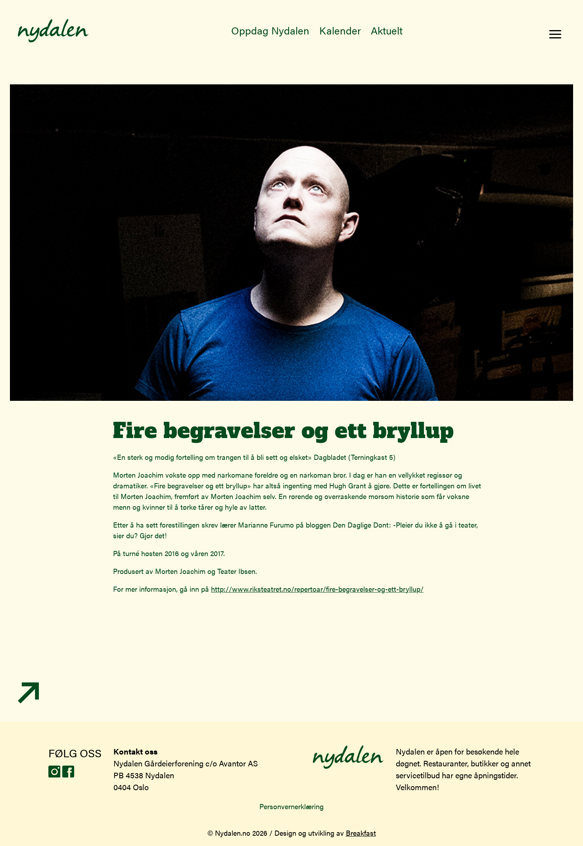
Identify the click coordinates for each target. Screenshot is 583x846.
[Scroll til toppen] (28, 700)
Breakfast (361, 833)
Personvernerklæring (291, 806)
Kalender (340, 30)
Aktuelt (387, 30)
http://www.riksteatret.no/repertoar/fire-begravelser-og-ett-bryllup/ (317, 589)
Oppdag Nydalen (270, 30)
